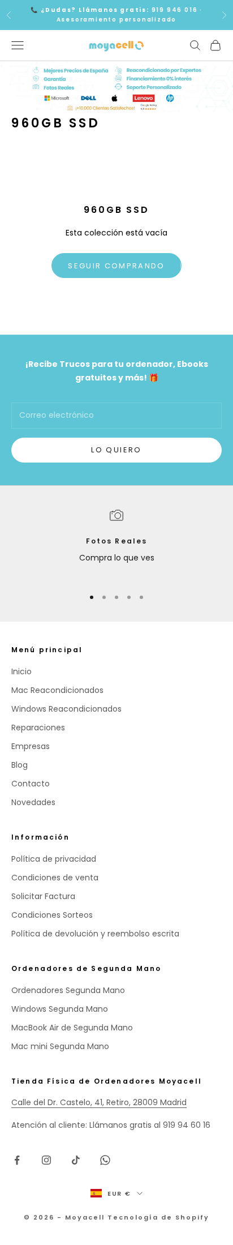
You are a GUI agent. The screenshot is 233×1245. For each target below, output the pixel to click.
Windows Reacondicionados (66, 709)
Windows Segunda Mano (59, 1009)
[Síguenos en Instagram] (46, 1160)
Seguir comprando (116, 265)
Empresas (30, 746)
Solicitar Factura (43, 896)
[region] (116, 543)
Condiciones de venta (54, 877)
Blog (19, 765)
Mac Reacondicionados (57, 690)
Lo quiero (116, 449)
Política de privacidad (53, 859)
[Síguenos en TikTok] (75, 1160)
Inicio (21, 671)
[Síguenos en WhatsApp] (105, 1160)
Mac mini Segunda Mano (60, 1046)
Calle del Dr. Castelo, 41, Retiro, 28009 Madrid (99, 1102)
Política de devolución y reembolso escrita (95, 933)
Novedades (33, 802)
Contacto (30, 783)
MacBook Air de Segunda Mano (72, 1027)
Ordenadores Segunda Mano (68, 990)
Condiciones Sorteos (52, 915)
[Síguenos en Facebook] (17, 1160)
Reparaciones (38, 727)
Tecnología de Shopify (158, 1217)
